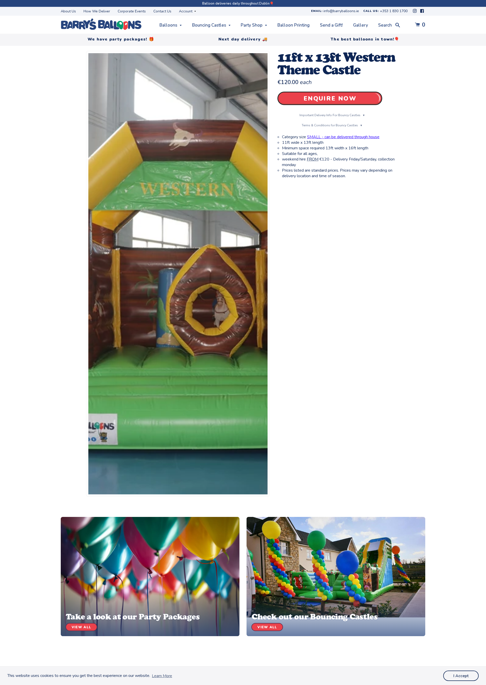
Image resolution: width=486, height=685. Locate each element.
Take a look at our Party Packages (132, 616)
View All (81, 627)
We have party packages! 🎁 (121, 39)
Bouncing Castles (209, 25)
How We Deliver (97, 11)
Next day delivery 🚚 (243, 39)
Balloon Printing (293, 25)
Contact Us (162, 11)
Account (186, 11)
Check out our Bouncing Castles (314, 616)
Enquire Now (329, 98)
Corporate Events (132, 11)
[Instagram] (415, 12)
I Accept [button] (461, 676)
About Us (68, 11)
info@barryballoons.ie (341, 11)
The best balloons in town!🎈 (365, 39)
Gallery (360, 25)
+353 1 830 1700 (394, 11)
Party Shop (252, 25)
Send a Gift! (331, 25)
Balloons (168, 25)
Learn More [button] (162, 676)
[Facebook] (422, 12)
